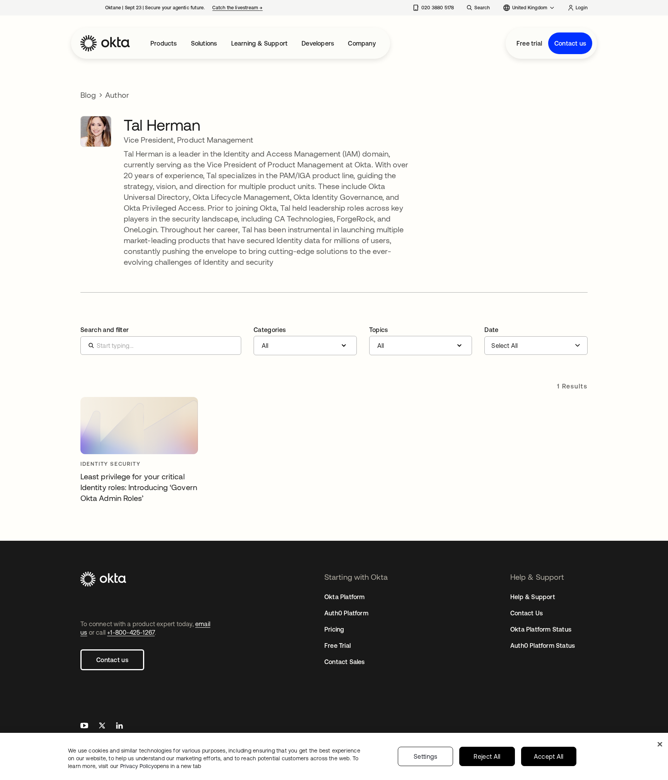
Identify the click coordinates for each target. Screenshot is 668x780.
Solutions (204, 43)
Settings (426, 756)
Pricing (334, 629)
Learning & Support (259, 43)
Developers (318, 43)
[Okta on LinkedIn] (119, 726)
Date (491, 330)
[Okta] (105, 43)
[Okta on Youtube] (84, 726)
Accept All (549, 756)
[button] (305, 341)
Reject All (487, 756)
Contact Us (526, 613)
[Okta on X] (102, 726)
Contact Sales (344, 661)
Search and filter (104, 330)
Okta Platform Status (540, 629)
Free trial (529, 43)
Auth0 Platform (346, 613)
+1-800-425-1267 (131, 632)
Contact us (570, 43)
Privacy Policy (160, 766)
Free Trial (337, 645)
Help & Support (532, 596)
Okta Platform (344, 596)
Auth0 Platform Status (542, 645)
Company (361, 43)
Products (163, 43)
